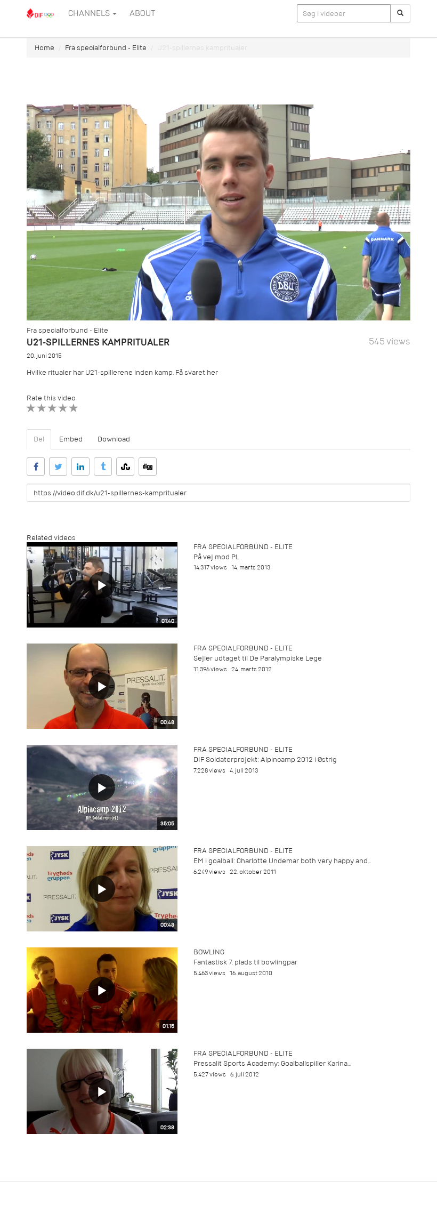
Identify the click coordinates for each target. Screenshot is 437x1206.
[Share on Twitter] (58, 466)
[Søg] (400, 13)
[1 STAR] (31, 408)
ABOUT (142, 13)
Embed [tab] (71, 439)
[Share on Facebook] (36, 466)
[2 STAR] (41, 408)
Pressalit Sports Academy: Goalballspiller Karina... (272, 1063)
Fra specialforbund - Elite (106, 48)
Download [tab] (114, 439)
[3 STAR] (52, 408)
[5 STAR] (73, 408)
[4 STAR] (63, 408)
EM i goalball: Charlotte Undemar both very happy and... (282, 861)
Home (44, 48)
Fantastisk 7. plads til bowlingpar (245, 962)
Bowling (208, 952)
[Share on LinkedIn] (80, 466)
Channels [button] (89, 13)
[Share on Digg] (148, 466)
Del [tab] (39, 439)
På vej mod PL (216, 557)
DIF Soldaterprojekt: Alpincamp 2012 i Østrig (265, 759)
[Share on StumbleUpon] (125, 466)
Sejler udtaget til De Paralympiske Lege (257, 658)
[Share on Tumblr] (103, 466)
